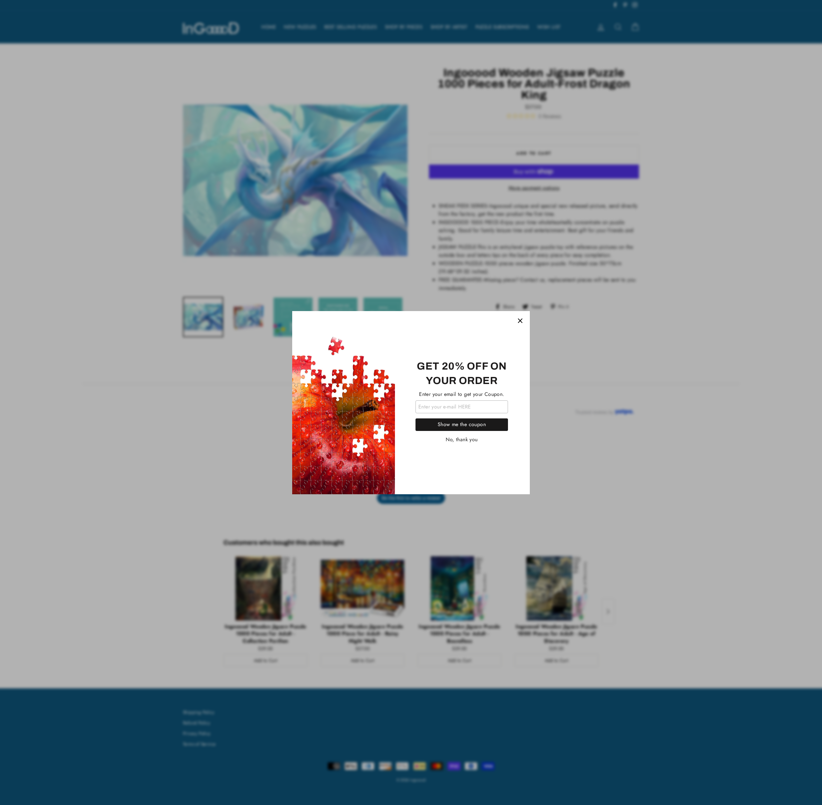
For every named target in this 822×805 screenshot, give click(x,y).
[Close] (520, 320)
